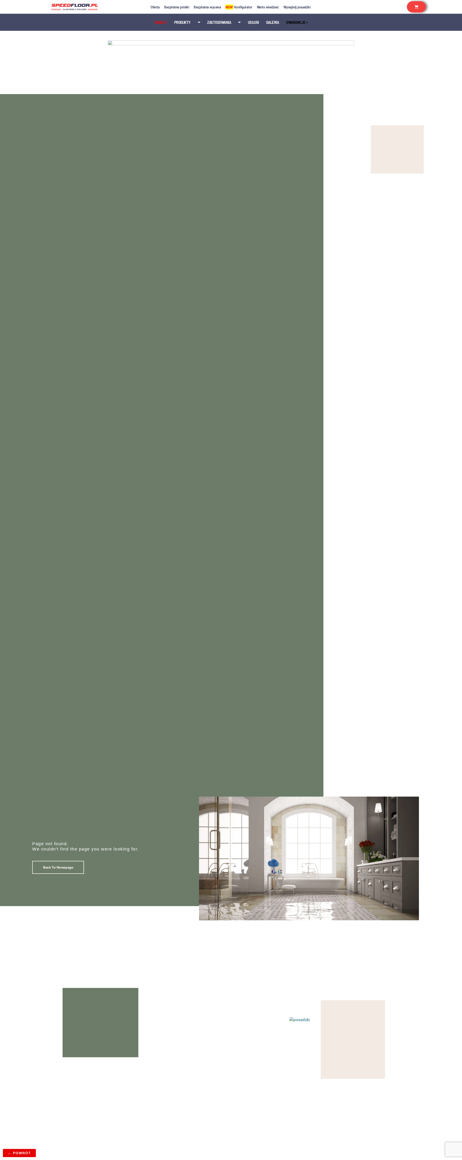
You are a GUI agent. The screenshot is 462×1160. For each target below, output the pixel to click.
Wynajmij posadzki (297, 7)
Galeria (272, 22)
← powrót (19, 1153)
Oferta (155, 7)
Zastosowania (219, 22)
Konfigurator (238, 7)
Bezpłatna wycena (207, 7)
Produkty (182, 22)
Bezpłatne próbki (176, 7)
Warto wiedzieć (268, 7)
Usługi (253, 22)
